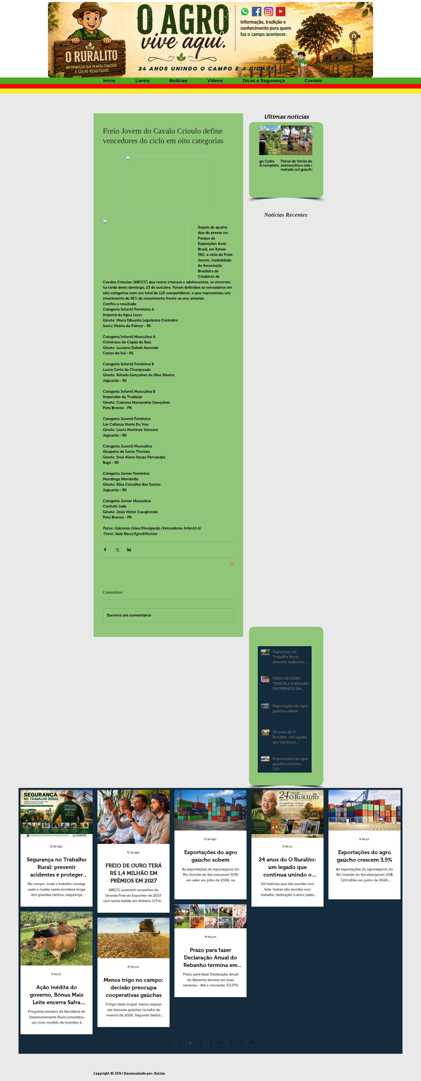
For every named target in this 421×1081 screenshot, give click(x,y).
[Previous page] (179, 1042)
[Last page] (251, 1042)
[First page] (169, 1042)
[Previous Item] (267, 140)
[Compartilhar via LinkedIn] (129, 549)
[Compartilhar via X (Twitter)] (117, 549)
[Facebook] (256, 11)
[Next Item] (304, 140)
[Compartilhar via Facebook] (105, 549)
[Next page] (241, 1042)
